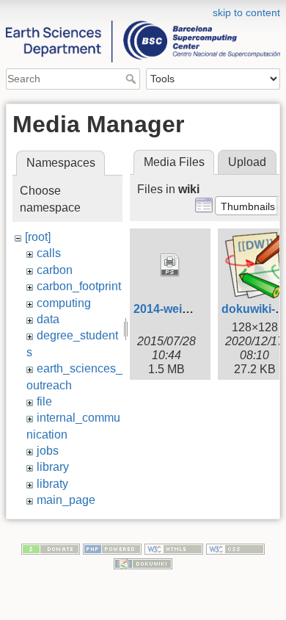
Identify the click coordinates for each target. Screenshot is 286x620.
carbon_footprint (79, 286)
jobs (48, 450)
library (53, 467)
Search (132, 78)
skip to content (246, 12)
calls (49, 253)
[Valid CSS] (235, 549)
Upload (247, 162)
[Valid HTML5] (173, 549)
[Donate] (50, 549)
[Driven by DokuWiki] (143, 563)
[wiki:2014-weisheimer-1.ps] (170, 265)
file (44, 401)
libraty (52, 483)
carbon (55, 270)
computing (64, 303)
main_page (66, 500)
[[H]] (143, 9)
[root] (38, 237)
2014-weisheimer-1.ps (193, 309)
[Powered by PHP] (112, 549)
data (48, 319)
